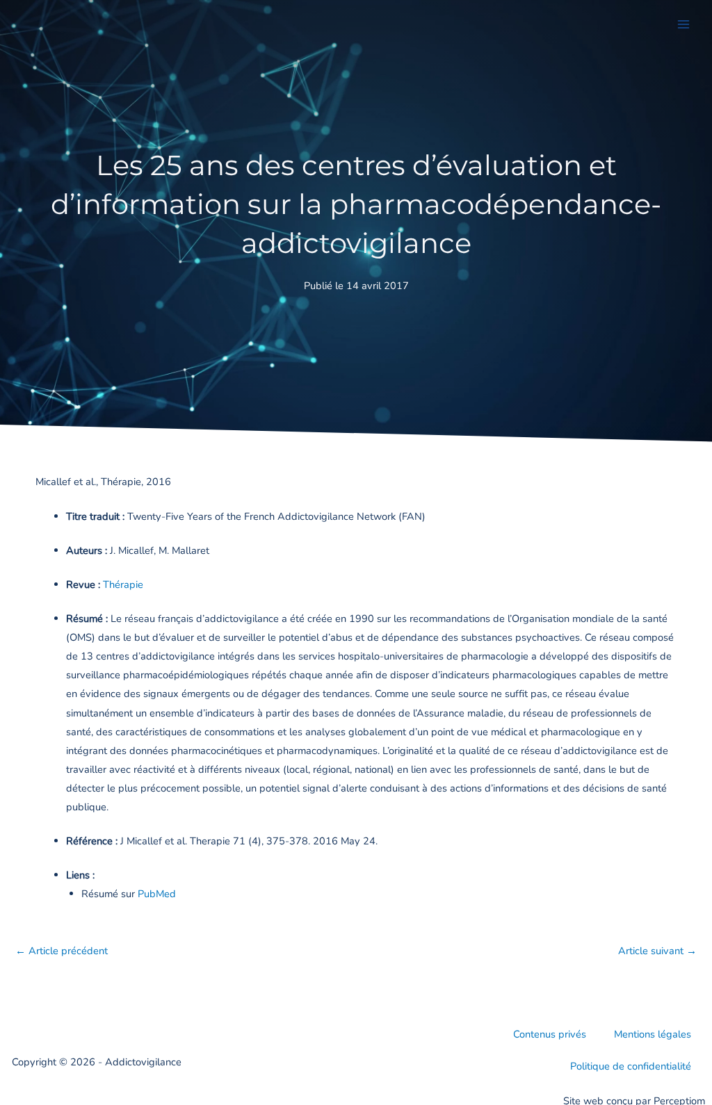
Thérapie (123, 584)
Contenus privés (549, 1034)
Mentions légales (652, 1034)
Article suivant (657, 951)
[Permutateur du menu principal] (683, 24)
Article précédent (61, 951)
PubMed (157, 894)
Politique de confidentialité (630, 1066)
